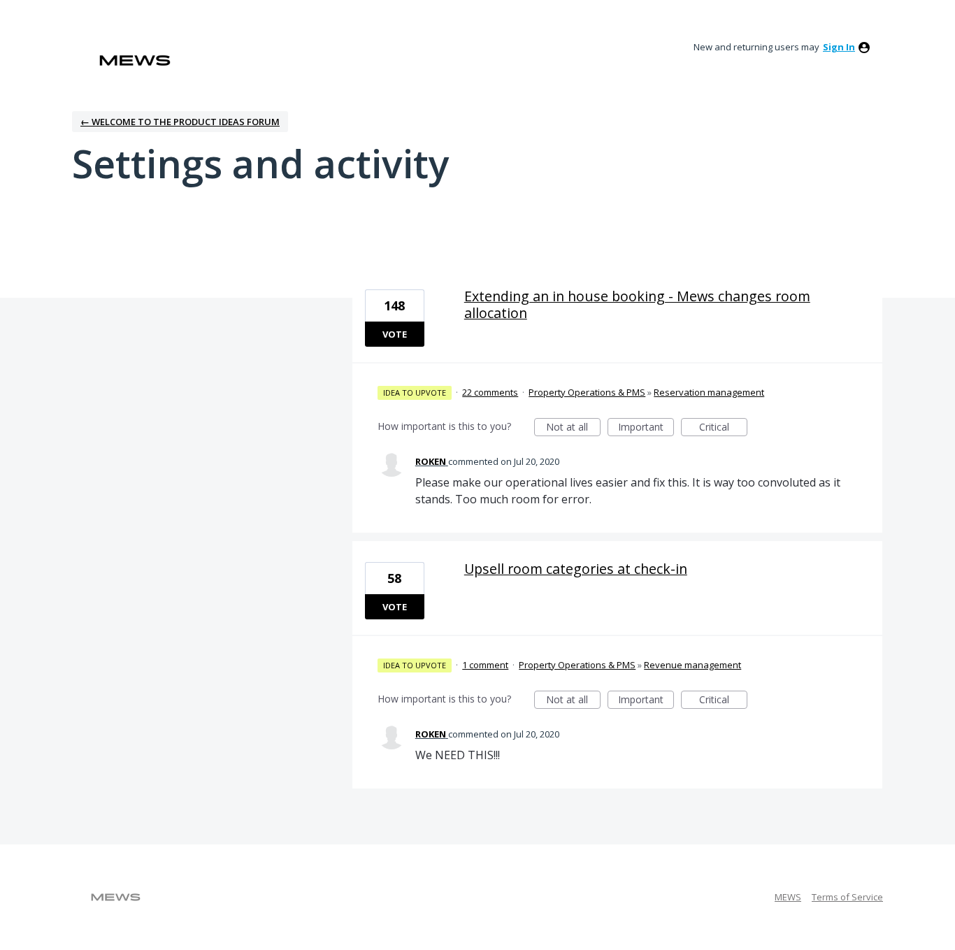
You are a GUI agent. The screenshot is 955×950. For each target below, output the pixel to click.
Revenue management (692, 664)
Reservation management (709, 392)
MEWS (788, 897)
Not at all (573, 428)
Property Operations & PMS (587, 392)
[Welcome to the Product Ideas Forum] (135, 60)
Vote (394, 334)
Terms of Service (847, 897)
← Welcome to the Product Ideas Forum (180, 121)
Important (646, 428)
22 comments (490, 392)
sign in (839, 47)
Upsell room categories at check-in (575, 568)
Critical (723, 428)
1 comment (485, 664)
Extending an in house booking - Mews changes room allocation (637, 304)
